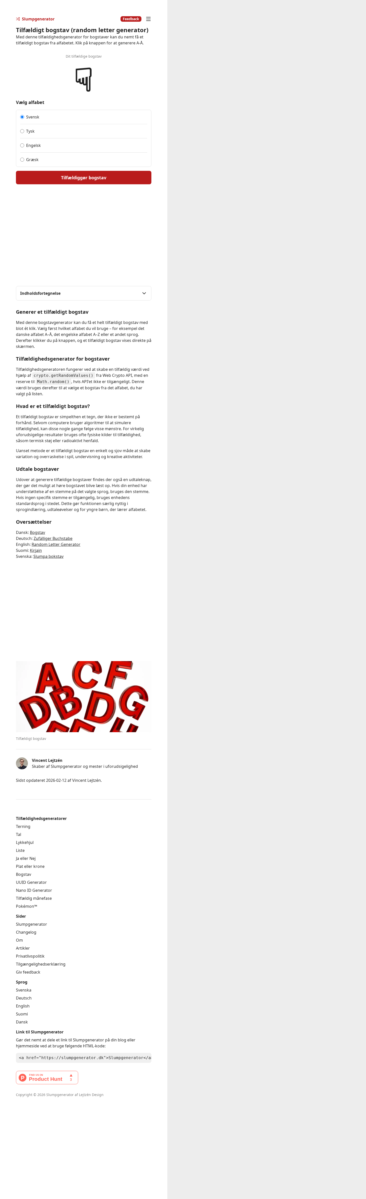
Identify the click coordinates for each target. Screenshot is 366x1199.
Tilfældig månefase (34, 898)
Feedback (131, 18)
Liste (20, 850)
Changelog (26, 932)
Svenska (23, 990)
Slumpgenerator (31, 924)
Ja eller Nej (26, 858)
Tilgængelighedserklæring (40, 964)
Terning (23, 826)
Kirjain (36, 550)
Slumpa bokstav (48, 556)
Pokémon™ (26, 906)
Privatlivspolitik (30, 956)
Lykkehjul (25, 842)
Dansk (22, 1022)
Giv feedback (28, 972)
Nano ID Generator (34, 890)
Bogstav (37, 532)
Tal (18, 834)
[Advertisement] (266, 557)
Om (19, 940)
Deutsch (24, 998)
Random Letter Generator (56, 544)
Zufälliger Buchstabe (53, 538)
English (23, 1006)
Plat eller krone (30, 866)
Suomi (22, 1014)
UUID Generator (31, 882)
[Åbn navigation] (148, 19)
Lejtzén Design (91, 1094)
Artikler (23, 948)
